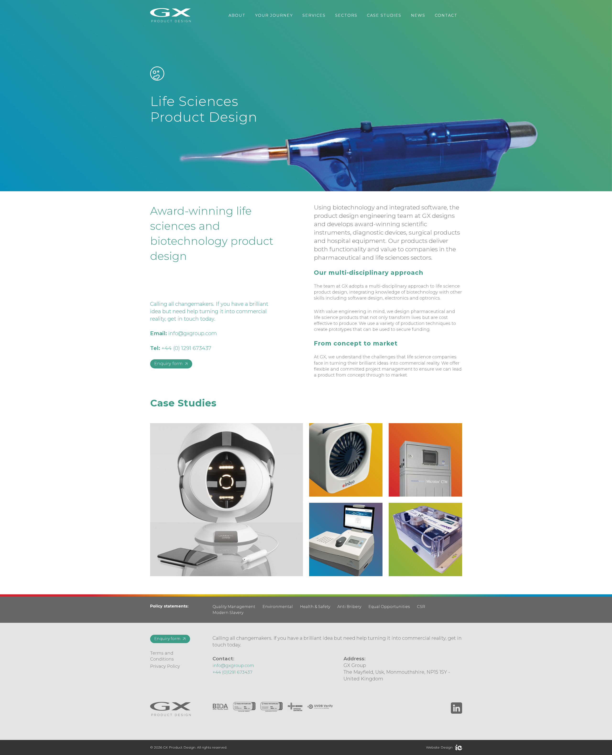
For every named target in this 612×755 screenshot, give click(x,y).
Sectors (346, 15)
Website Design (439, 747)
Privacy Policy (165, 666)
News (418, 15)
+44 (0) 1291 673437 (186, 348)
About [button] (237, 15)
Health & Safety (315, 606)
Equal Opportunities (389, 606)
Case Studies (384, 15)
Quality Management (234, 606)
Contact (446, 15)
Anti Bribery (349, 606)
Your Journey (274, 15)
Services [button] (314, 15)
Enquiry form (168, 363)
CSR (421, 606)
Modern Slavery (228, 612)
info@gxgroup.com (192, 333)
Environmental (277, 606)
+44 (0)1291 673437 (232, 672)
